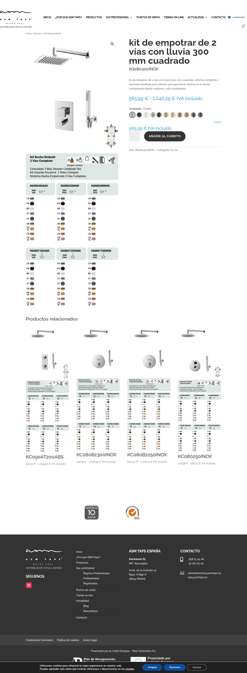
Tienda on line (174, 17)
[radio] (159, 115)
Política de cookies (68, 640)
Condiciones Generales (39, 640)
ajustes (129, 669)
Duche (37, 33)
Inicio (47, 17)
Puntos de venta (148, 17)
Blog (86, 606)
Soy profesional (117, 17)
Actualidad (196, 17)
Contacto (218, 17)
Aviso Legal (90, 640)
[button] (112, 44)
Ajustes (196, 667)
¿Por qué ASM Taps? (68, 17)
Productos (94, 17)
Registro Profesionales (96, 573)
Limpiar (217, 122)
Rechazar (174, 667)
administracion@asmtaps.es (204, 573)
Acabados (135, 108)
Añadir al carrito (165, 136)
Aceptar (152, 667)
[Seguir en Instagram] (29, 585)
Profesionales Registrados (91, 581)
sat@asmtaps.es (197, 577)
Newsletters (90, 611)
